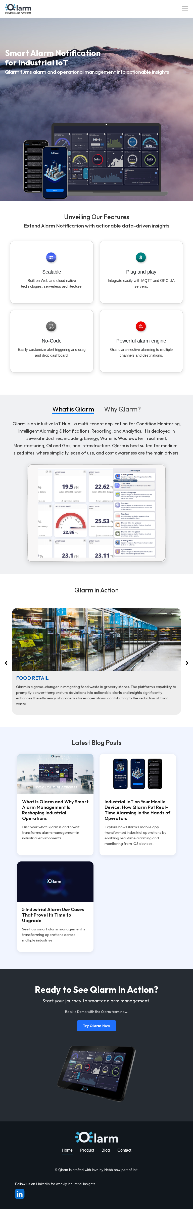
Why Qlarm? (122, 410)
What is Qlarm (73, 410)
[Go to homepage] (18, 8)
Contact (124, 1150)
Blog (106, 1150)
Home (67, 1150)
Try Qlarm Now (96, 1026)
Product (87, 1150)
